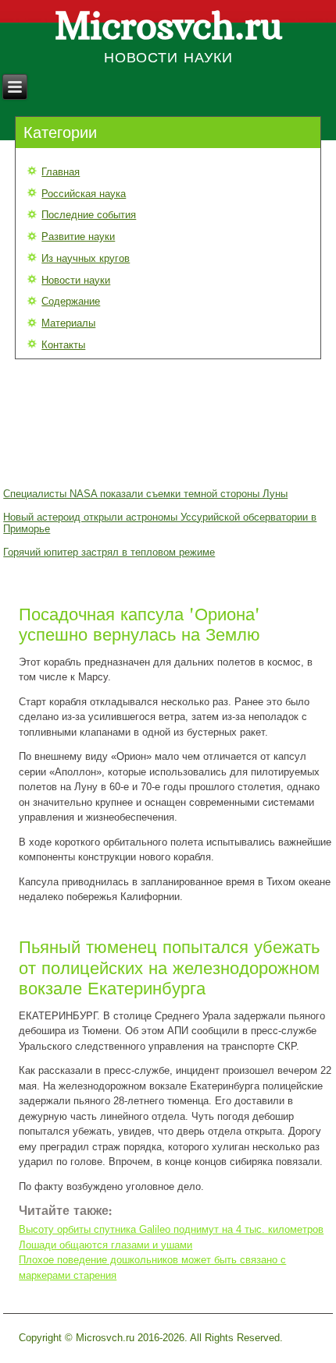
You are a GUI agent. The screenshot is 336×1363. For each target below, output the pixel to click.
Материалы (68, 323)
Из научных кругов (85, 258)
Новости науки (75, 280)
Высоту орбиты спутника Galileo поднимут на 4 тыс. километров (171, 1229)
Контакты (63, 345)
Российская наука (83, 194)
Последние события (88, 215)
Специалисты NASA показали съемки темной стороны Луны (145, 494)
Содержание (70, 301)
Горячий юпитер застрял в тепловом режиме (109, 552)
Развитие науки (78, 236)
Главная (60, 172)
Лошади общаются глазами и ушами (105, 1245)
